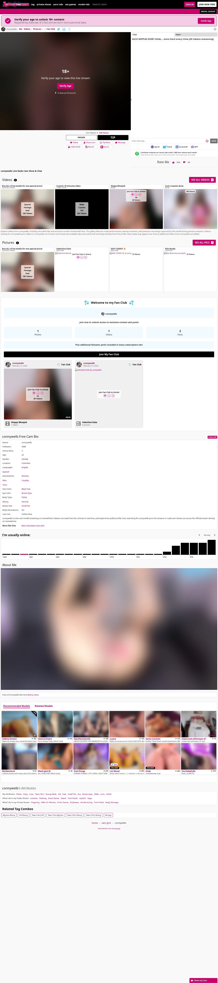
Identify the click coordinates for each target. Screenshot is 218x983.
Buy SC (106, 147)
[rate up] (173, 162)
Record (91, 147)
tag (33, 4)
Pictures (38, 29)
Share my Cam (200, 980)
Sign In (190, 4)
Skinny (5, 501)
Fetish (109, 794)
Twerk (63, 798)
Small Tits (26, 505)
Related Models (44, 706)
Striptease (74, 802)
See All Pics (204, 242)
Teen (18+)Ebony (74, 815)
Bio (20, 29)
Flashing (42, 798)
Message (121, 142)
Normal (25, 501)
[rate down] (184, 162)
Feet (64, 794)
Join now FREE (207, 4)
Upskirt (82, 798)
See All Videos (202, 179)
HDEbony (23, 815)
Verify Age (206, 20)
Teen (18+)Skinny (93, 815)
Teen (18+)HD (38, 815)
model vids (84, 4)
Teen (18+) (39, 794)
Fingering (35, 802)
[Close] (215, 29)
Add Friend (75, 147)
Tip (112, 137)
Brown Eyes (27, 493)
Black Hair (26, 489)
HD (59, 794)
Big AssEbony (9, 815)
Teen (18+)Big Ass (55, 815)
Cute (31, 794)
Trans (4, 484)
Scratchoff (183, 147)
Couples (25, 480)
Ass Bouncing (86, 802)
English (25, 467)
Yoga (89, 798)
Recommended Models (16, 706)
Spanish (5, 471)
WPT (196, 147)
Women (25, 476)
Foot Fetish (73, 798)
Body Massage (111, 802)
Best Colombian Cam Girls (33, 525)
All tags (108, 815)
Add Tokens (104, 133)
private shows (44, 4)
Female (25, 459)
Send (214, 141)
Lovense (33, 798)
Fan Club (51, 29)
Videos (28, 29)
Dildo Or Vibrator (48, 802)
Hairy (25, 794)
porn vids (58, 4)
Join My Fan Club (109, 354)
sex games (70, 4)
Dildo (96, 794)
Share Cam (90, 142)
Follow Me (212, 437)
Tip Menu (106, 142)
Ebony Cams (33, 694)
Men (4, 480)
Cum (102, 794)
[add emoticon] (207, 141)
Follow (75, 142)
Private (81, 137)
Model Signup (208, 11)
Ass (79, 794)
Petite (24, 497)
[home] (15, 4)
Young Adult (51, 794)
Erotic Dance (53, 798)
